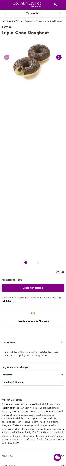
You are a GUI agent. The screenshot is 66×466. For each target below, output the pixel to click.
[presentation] (33, 354)
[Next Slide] (60, 13)
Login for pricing (33, 288)
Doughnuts (28, 21)
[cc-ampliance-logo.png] (27, 4)
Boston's (38, 21)
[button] (33, 313)
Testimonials (33, 13)
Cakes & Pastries (15, 21)
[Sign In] (55, 4)
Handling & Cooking (13, 382)
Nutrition (7, 374)
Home (4, 21)
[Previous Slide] (5, 13)
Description (8, 342)
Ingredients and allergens (16, 367)
